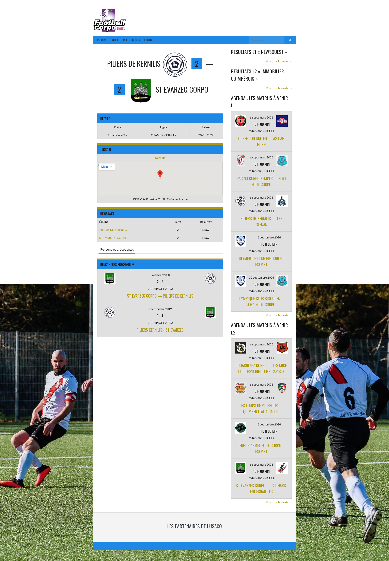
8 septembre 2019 (160, 309)
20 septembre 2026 (261, 277)
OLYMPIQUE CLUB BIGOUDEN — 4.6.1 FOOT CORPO (261, 301)
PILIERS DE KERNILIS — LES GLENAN (261, 221)
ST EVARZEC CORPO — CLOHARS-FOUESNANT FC (261, 488)
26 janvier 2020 (160, 275)
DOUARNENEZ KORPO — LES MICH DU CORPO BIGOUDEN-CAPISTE (261, 368)
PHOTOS (148, 40)
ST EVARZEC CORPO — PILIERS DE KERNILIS (160, 296)
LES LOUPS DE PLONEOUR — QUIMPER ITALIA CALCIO (261, 408)
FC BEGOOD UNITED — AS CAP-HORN (261, 141)
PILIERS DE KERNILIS (113, 229)
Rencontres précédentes (117, 249)
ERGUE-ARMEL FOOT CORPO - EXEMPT (261, 448)
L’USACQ (102, 40)
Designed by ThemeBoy (282, 552)
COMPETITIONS (119, 40)
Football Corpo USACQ (178, 17)
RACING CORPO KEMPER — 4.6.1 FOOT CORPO (261, 181)
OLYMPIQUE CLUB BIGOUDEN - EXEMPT (261, 261)
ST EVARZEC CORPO (113, 237)
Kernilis (160, 157)
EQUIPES (135, 40)
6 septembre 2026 (261, 117)
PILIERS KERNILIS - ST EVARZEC (160, 330)
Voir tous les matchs (279, 61)
